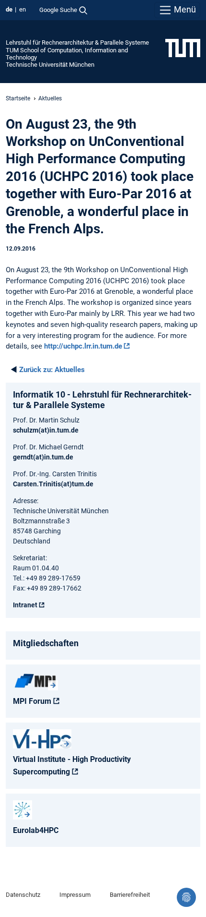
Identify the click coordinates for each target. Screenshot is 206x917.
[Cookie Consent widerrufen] (186, 897)
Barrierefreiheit (130, 894)
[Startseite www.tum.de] (182, 47)
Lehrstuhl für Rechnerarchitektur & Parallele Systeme (77, 42)
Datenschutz (23, 894)
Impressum (75, 894)
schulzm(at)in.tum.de (46, 430)
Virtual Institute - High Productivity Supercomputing (72, 765)
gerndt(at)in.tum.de (43, 457)
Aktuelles (50, 98)
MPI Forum (32, 701)
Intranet (25, 605)
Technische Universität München (50, 64)
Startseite (18, 98)
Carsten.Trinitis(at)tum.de (53, 484)
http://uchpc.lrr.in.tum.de (83, 346)
